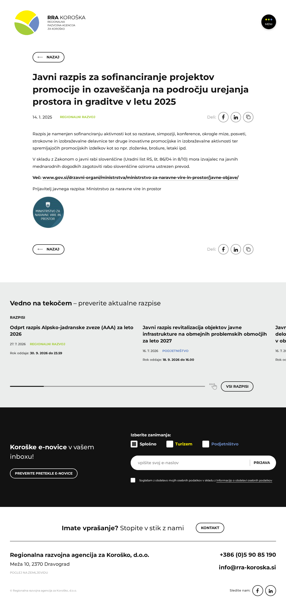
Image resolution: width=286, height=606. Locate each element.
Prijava (262, 463)
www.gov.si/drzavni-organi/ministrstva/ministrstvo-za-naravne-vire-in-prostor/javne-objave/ (141, 177)
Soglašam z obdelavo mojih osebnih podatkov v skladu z (205, 480)
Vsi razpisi (237, 386)
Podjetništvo (175, 351)
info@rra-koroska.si (247, 567)
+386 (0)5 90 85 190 (248, 554)
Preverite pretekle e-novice (44, 473)
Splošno (148, 444)
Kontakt (210, 528)
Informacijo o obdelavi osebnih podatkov (244, 480)
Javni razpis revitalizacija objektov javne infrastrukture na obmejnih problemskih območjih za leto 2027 (205, 334)
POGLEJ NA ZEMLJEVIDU (29, 572)
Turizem (183, 444)
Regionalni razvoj (77, 117)
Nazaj (53, 57)
